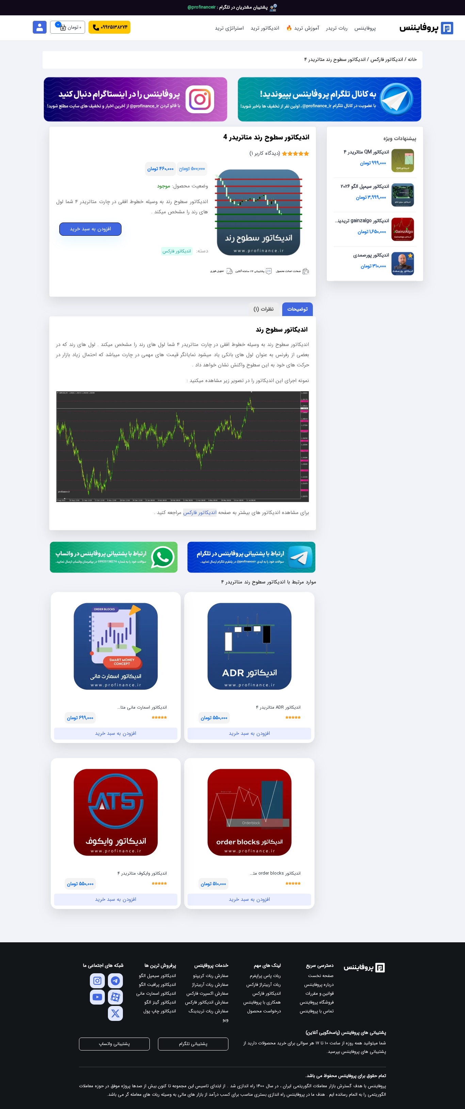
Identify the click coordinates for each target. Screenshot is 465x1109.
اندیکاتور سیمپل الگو (157, 975)
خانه (412, 60)
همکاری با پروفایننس (262, 1002)
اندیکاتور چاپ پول (159, 1011)
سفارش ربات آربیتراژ (210, 984)
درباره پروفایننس (319, 984)
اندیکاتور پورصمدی (371, 260)
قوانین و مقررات (319, 993)
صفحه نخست (321, 975)
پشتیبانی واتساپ (114, 1043)
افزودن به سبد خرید (90, 229)
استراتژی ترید (229, 28)
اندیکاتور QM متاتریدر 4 (366, 157)
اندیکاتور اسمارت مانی (156, 993)
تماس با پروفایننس (317, 1011)
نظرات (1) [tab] (264, 309)
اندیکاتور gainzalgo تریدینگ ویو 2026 (362, 226)
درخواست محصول (264, 1011)
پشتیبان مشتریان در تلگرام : (228, 7)
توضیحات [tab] (297, 309)
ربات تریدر (337, 28)
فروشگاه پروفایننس (317, 1002)
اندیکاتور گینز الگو (160, 1002)
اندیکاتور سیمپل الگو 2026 (365, 192)
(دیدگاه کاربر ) (265, 153)
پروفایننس (365, 28)
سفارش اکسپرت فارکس (207, 993)
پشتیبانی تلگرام (193, 1043)
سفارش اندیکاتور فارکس (206, 1002)
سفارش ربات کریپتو (210, 975)
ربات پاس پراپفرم (265, 975)
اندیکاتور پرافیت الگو (157, 984)
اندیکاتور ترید (265, 28)
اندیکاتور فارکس (386, 60)
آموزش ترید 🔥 (302, 28)
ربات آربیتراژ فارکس (263, 984)
